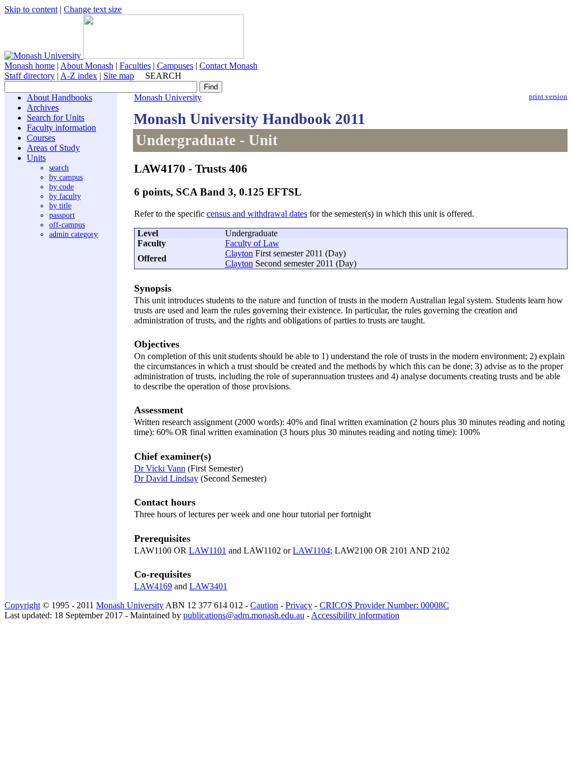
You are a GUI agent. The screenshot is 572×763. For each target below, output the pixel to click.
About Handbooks (59, 97)
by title (60, 205)
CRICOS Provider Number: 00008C (384, 605)
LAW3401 (208, 586)
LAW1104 (311, 550)
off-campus (67, 224)
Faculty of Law (252, 243)
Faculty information (61, 127)
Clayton (239, 253)
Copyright (22, 605)
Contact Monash (228, 65)
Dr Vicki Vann (159, 468)
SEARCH (163, 75)
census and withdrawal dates (257, 213)
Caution (264, 605)
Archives (43, 107)
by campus (66, 177)
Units (36, 158)
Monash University (168, 97)
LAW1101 (207, 550)
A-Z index (78, 75)
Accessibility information (355, 615)
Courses (41, 137)
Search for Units (55, 117)
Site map (118, 75)
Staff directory (29, 75)
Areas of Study (53, 147)
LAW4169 (153, 586)
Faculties (135, 65)
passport (62, 215)
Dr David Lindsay (166, 478)
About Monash (86, 65)
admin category (73, 234)
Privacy (298, 605)
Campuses (175, 65)
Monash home (29, 65)
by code (61, 186)
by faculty (65, 196)
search (59, 167)
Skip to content (31, 9)
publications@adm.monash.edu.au (243, 615)
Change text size (93, 9)
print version (548, 97)
